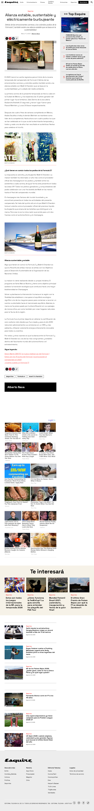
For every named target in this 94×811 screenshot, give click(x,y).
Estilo (22, 2)
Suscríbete (83, 2)
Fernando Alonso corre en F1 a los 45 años (39, 697)
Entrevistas (63, 2)
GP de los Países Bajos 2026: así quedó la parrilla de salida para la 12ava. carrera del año (75, 66)
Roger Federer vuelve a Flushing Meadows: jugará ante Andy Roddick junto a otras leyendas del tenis (40, 651)
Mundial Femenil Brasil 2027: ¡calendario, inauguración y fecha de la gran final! (57, 604)
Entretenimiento (32, 2)
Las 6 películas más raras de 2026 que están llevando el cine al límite (76, 47)
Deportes (74, 2)
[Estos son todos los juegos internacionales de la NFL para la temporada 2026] (14, 585)
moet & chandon (35, 376)
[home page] (11, 2)
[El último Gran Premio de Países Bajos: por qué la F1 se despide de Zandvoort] (79, 585)
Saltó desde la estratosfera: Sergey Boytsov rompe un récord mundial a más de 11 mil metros (39, 630)
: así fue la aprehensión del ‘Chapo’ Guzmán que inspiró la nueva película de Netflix (75, 77)
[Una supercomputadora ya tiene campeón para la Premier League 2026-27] (14, 720)
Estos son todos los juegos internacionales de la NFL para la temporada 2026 (14, 603)
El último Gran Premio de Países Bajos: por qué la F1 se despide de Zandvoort (79, 603)
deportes (10, 376)
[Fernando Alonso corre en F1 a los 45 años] (14, 700)
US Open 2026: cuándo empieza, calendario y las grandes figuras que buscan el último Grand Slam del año (39, 739)
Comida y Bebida (51, 2)
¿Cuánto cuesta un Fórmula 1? (17, 363)
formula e (21, 376)
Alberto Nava (36, 33)
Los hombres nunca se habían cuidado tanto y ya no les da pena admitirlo (75, 56)
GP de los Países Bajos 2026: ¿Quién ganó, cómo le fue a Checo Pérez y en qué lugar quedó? (40, 670)
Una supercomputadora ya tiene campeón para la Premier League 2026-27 (39, 718)
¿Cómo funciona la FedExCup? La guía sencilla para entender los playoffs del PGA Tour (36, 604)
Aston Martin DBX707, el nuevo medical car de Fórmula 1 (27, 354)
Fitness (42, 2)
